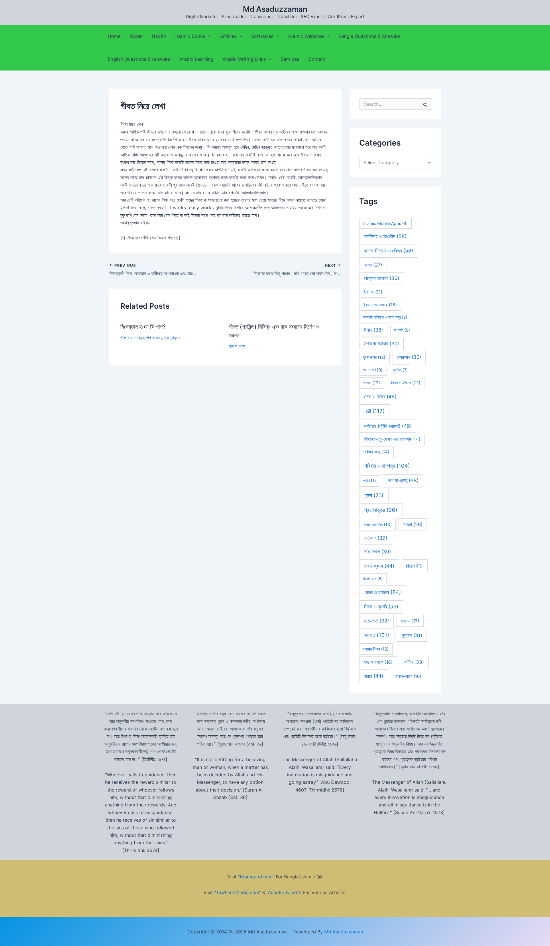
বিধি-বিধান (377, 552)
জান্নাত (372, 370)
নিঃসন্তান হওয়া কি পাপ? (143, 326)
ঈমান (373, 330)
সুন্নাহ (412, 635)
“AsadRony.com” (284, 892)
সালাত (376, 635)
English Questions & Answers (139, 59)
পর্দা (369, 480)
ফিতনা (413, 524)
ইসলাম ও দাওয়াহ (380, 305)
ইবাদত (373, 292)
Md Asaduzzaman (275, 9)
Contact (317, 59)
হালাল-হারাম (408, 676)
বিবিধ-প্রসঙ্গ (379, 566)
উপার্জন (402, 330)
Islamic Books (190, 36)
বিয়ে (414, 566)
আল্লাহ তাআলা (381, 278)
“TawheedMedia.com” (237, 892)
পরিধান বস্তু (377, 452)
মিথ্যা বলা (373, 578)
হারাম (373, 676)
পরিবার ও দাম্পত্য (132, 337)
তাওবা (371, 382)
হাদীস (414, 662)
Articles (228, 36)
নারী (374, 411)
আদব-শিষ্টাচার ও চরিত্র (388, 251)
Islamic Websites (306, 36)
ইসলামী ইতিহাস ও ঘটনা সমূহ (385, 317)
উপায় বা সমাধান (381, 343)
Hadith (159, 36)
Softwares (262, 36)
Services (290, 59)
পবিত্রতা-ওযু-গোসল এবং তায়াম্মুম (392, 439)
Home (114, 36)
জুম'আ (400, 369)
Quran (136, 36)
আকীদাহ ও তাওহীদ (385, 236)
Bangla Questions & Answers (369, 36)
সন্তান (409, 621)
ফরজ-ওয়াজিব (378, 524)
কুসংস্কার (374, 357)
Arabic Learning (196, 59)
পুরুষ (374, 495)
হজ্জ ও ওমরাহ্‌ (378, 662)
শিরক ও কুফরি (381, 607)
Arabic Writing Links (244, 59)
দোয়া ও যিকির (380, 396)
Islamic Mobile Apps (385, 223)
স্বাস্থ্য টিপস (375, 649)
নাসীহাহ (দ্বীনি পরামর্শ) (388, 426)
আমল (373, 265)
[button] (208, 36)
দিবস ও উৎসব (406, 382)
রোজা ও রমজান (382, 592)
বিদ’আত (375, 538)
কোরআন (409, 357)
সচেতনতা (376, 621)
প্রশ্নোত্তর (172, 337)
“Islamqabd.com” (256, 877)
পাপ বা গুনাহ (154, 337)
